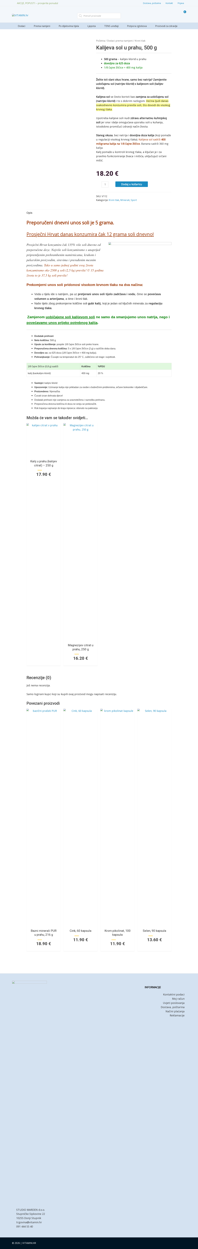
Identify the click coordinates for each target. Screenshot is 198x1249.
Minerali (125, 200)
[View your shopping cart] (183, 14)
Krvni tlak (114, 200)
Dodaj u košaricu (131, 184)
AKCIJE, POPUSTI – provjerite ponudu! (37, 3)
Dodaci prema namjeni (120, 40)
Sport (134, 200)
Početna (100, 40)
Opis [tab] (29, 212)
